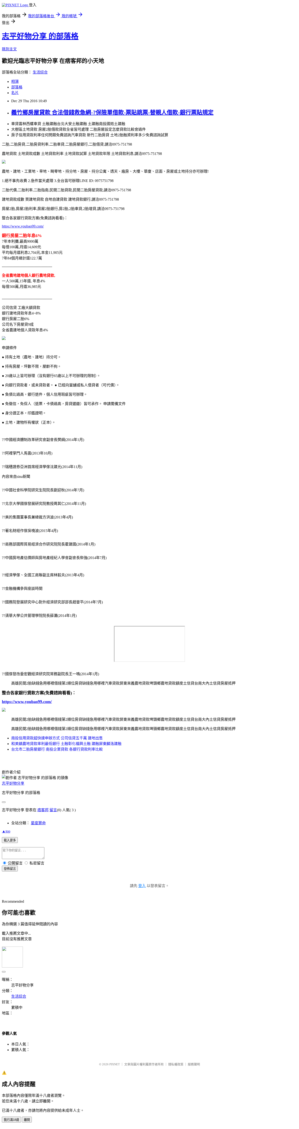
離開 (27, 1120)
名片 (15, 93)
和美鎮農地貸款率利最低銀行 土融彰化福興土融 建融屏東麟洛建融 (66, 744)
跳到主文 (9, 49)
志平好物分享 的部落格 (40, 36)
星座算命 (38, 823)
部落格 (16, 87)
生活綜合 (40, 72)
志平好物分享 (13, 783)
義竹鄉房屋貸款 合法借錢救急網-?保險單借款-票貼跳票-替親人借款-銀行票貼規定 (112, 112)
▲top (6, 831)
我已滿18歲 (11, 1120)
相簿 (15, 82)
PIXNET (114, 1064)
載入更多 (10, 840)
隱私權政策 (175, 1064)
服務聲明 (194, 1064)
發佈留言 (10, 868)
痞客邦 (43, 810)
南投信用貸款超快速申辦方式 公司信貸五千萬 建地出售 (57, 738)
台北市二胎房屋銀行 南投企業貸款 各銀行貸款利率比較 (57, 749)
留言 (53, 810)
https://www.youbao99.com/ (23, 226)
